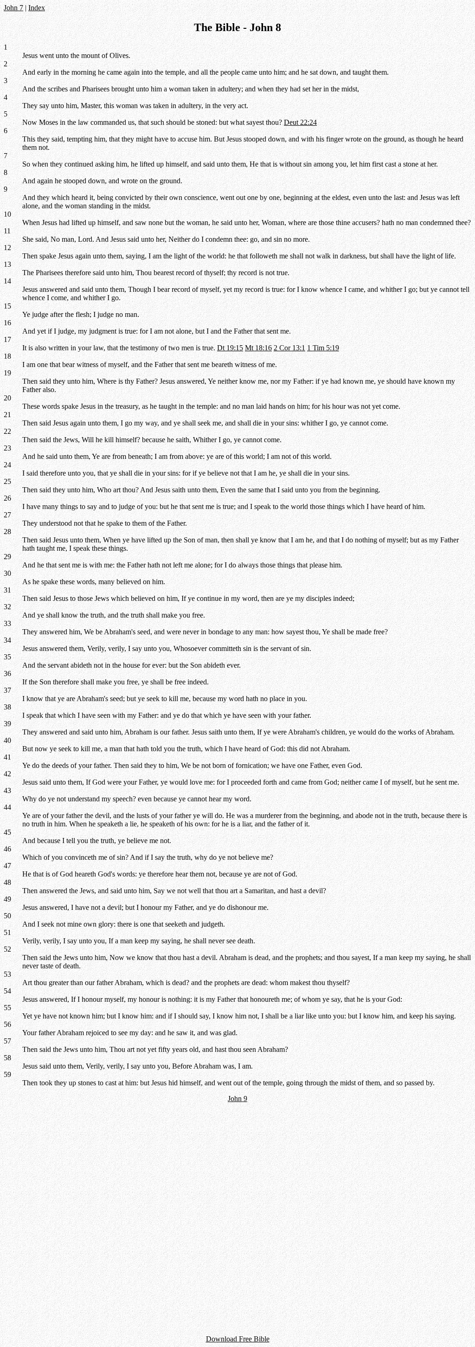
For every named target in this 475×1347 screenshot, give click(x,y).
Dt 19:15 (230, 348)
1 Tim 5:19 (323, 348)
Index (36, 8)
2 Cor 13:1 (289, 348)
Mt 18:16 (258, 348)
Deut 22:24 (300, 122)
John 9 (237, 1098)
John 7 (13, 8)
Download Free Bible (238, 1339)
